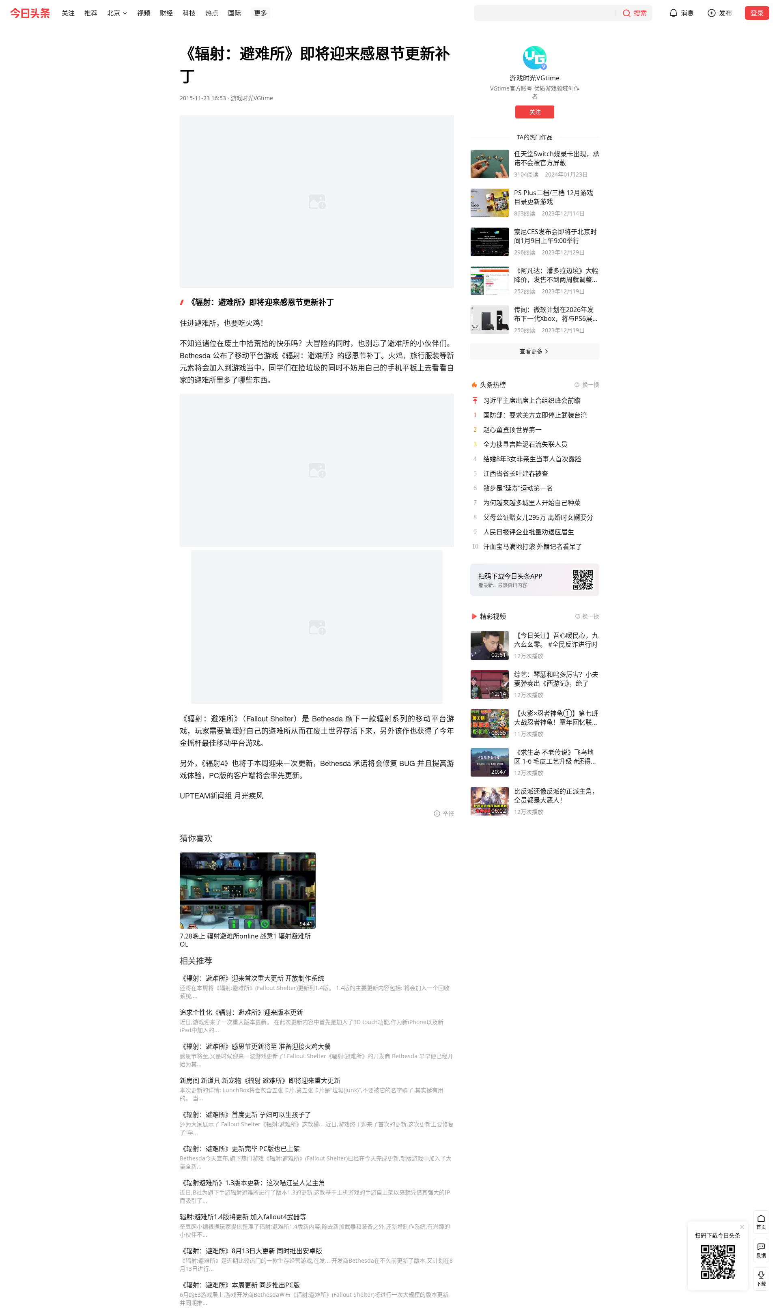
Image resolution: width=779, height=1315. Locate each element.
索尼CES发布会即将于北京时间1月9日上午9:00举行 (555, 236)
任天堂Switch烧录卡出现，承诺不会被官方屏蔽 (556, 158)
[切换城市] (125, 13)
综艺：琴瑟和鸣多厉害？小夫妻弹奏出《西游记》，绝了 (556, 679)
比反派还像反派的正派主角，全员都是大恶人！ (556, 796)
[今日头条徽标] (30, 13)
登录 (757, 13)
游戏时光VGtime (252, 98)
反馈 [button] (761, 1255)
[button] (68, 13)
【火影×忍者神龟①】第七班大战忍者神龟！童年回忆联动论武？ (556, 718)
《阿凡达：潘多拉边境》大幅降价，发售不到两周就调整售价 (556, 275)
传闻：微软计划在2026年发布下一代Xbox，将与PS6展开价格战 (556, 314)
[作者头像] (535, 57)
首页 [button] (761, 1227)
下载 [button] (759, 1277)
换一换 (590, 384)
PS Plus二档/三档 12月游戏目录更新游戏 (553, 197)
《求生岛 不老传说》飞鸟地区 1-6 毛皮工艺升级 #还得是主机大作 (555, 757)
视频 (143, 13)
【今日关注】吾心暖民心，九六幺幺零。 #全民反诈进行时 (556, 640)
